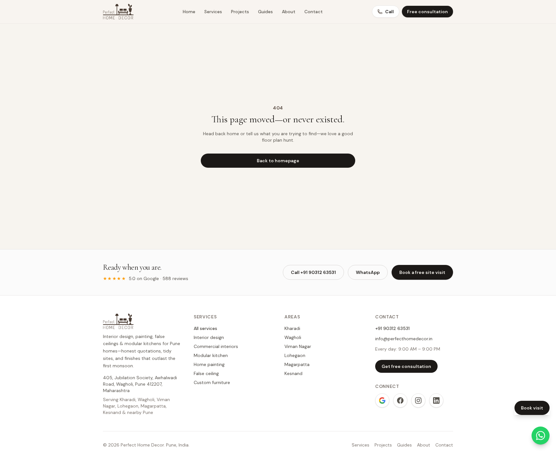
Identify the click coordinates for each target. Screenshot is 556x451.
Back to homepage (278, 161)
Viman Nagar (297, 346)
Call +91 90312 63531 (313, 272)
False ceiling (206, 373)
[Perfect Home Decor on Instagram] (418, 400)
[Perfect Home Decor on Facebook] (400, 400)
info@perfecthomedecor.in (403, 339)
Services (213, 11)
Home (189, 11)
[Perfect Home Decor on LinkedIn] (436, 400)
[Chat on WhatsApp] (541, 436)
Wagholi (292, 337)
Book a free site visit (422, 272)
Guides (265, 11)
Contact (313, 11)
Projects (240, 11)
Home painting (209, 364)
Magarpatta (297, 364)
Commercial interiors (216, 346)
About (288, 11)
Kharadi (292, 328)
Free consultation (427, 11)
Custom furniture (212, 382)
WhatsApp (368, 272)
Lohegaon (294, 355)
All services (205, 328)
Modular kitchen (211, 355)
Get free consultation (406, 366)
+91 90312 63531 (392, 328)
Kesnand (293, 373)
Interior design (209, 337)
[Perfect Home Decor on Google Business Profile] (382, 400)
